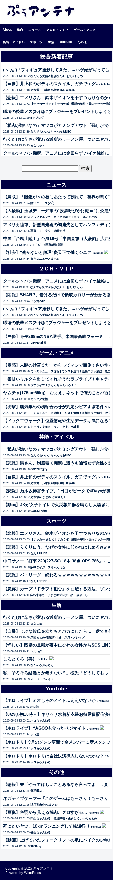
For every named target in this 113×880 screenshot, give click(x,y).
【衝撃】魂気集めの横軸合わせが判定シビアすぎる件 (53, 407)
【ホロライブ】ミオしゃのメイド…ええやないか (49, 700)
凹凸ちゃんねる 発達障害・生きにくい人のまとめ (63, 818)
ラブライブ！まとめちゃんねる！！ (53, 385)
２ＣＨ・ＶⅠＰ (57, 30)
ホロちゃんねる (40, 720)
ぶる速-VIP (37, 301)
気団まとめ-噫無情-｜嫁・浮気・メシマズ (57, 637)
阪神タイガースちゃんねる (47, 567)
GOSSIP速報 (38, 469)
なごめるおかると (42, 665)
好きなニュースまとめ (44, 258)
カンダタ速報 (39, 399)
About (7, 29)
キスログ (36, 651)
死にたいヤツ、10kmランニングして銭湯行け (46, 826)
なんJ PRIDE (38, 553)
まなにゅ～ (37, 145)
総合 (20, 30)
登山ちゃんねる (40, 832)
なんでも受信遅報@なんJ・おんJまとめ (56, 76)
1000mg (35, 846)
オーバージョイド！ (43, 679)
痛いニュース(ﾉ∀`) (42, 203)
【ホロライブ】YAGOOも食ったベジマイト (44, 728)
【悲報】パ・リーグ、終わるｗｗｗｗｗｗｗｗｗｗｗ (53, 575)
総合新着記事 (56, 56)
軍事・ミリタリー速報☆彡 (47, 230)
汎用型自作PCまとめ (44, 804)
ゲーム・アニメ (85, 30)
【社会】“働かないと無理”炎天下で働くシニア (47, 252)
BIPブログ (37, 117)
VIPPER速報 (38, 342)
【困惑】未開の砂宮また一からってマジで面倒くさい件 (55, 365)
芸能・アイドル (14, 42)
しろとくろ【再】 (20, 659)
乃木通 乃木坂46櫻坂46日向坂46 (52, 89)
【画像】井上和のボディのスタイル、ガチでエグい (51, 83)
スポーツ (36, 42)
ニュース (34, 30)
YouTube (65, 42)
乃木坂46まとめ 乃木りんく (48, 497)
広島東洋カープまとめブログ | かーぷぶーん (59, 595)
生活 (51, 42)
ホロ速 (34, 706)
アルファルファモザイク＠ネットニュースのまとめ (63, 216)
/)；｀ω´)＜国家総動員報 (46, 244)
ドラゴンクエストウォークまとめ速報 (55, 426)
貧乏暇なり (37, 790)
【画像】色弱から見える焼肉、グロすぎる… (45, 812)
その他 (82, 42)
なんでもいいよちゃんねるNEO (50, 131)
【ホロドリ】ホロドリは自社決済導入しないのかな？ (53, 756)
